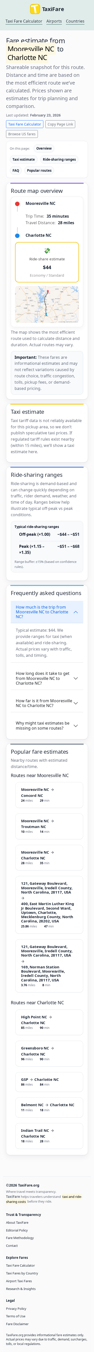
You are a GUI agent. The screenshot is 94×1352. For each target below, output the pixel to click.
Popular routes (39, 170)
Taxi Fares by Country (22, 1273)
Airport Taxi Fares (19, 1281)
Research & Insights (21, 1288)
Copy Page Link (60, 124)
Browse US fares (22, 134)
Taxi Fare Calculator (24, 21)
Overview (44, 148)
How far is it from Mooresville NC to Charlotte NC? (44, 703)
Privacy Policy (16, 1308)
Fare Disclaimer (17, 1324)
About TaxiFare (17, 1222)
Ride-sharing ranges (59, 159)
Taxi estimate (24, 159)
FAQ (16, 170)
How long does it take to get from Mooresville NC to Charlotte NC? (42, 678)
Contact (12, 1245)
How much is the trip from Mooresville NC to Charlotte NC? (42, 611)
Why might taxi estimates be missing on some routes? (42, 725)
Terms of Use (15, 1316)
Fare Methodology (20, 1238)
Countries (75, 21)
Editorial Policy (17, 1230)
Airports (54, 21)
